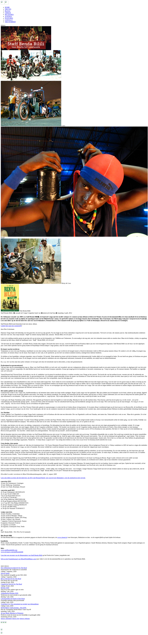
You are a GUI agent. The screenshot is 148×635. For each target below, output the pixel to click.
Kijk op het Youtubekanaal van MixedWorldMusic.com (18, 559)
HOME (7, 7)
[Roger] (74, 236)
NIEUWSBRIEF (10, 22)
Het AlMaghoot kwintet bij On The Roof (14, 568)
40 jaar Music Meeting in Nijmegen (12, 613)
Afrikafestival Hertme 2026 (9, 593)
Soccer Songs (5, 573)
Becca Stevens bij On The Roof (11, 579)
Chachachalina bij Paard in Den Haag (13, 598)
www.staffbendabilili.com (9, 550)
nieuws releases (25, 618)
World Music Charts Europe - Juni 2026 (13, 608)
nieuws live (15, 618)
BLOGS (7, 11)
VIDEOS (8, 13)
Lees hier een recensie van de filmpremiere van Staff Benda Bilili (21, 555)
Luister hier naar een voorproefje (11, 326)
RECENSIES (9, 14)
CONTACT (9, 20)
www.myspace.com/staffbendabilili (12, 552)
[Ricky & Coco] (31, 283)
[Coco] (31, 125)
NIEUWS (8, 9)
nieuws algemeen (6, 618)
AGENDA (8, 16)
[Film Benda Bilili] (10, 311)
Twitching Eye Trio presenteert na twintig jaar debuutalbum (20, 604)
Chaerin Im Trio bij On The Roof (11, 584)
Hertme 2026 (5, 588)
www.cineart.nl (62, 537)
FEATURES (9, 18)
